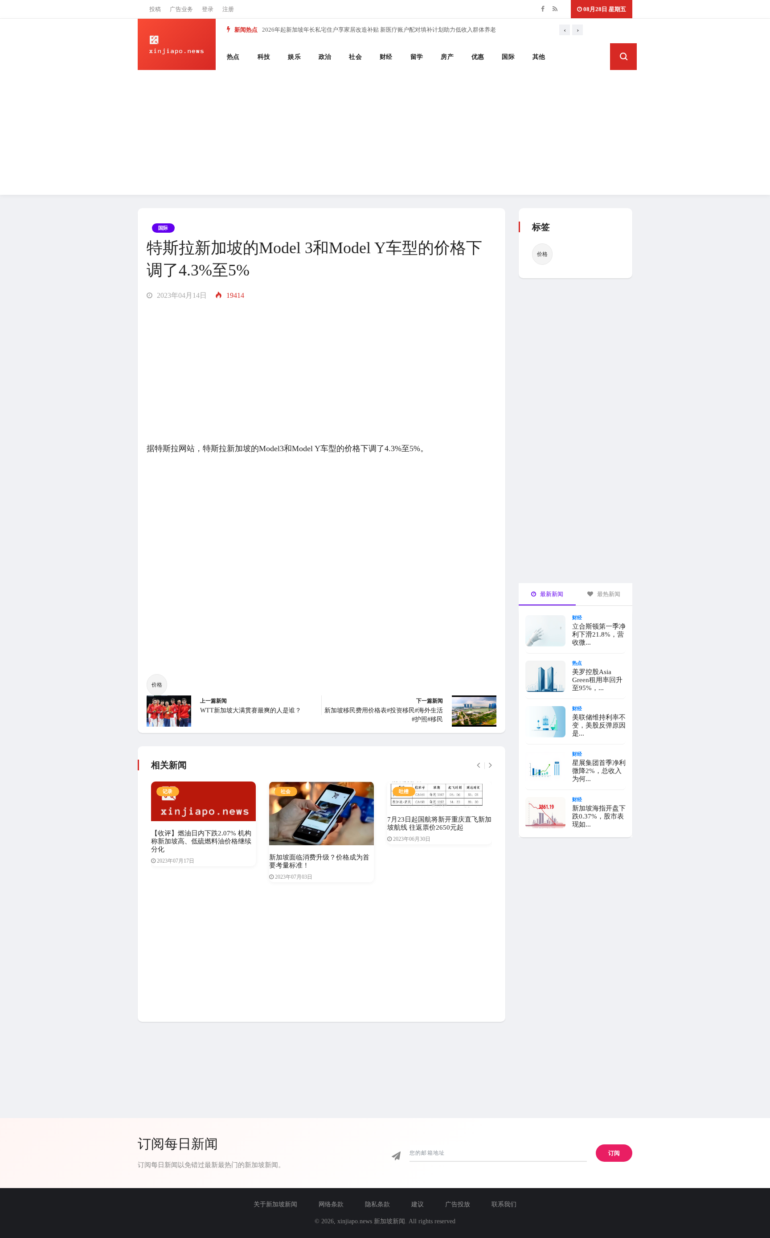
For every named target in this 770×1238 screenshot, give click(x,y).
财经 (386, 56)
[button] (623, 56)
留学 (416, 56)
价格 (157, 685)
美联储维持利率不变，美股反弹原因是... (599, 725)
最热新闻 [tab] (608, 594)
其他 (538, 56)
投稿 (155, 9)
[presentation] (564, 30)
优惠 (477, 56)
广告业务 (181, 9)
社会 (355, 56)
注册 (228, 9)
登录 (207, 9)
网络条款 (331, 1204)
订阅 (614, 1153)
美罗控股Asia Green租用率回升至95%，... (597, 679)
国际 (508, 56)
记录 (168, 791)
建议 (417, 1204)
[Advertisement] (385, 132)
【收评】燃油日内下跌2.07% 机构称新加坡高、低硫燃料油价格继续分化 (201, 841)
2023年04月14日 (181, 295)
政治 (325, 56)
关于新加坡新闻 (275, 1204)
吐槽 (404, 791)
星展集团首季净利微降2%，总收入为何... (599, 770)
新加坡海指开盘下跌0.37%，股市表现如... (599, 816)
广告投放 (457, 1204)
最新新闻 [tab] (551, 594)
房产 (447, 56)
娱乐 (294, 56)
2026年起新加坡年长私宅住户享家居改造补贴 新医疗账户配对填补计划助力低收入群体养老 (379, 29)
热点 (233, 56)
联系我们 (503, 1204)
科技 (264, 56)
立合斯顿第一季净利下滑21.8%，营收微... (599, 634)
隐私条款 (377, 1204)
